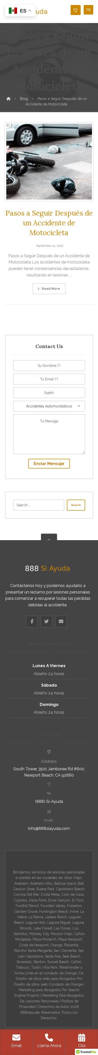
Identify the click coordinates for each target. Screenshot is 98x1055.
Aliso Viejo (73, 878)
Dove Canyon (59, 900)
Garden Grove (25, 912)
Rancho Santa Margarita (33, 951)
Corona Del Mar (26, 894)
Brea (31, 889)
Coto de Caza (72, 894)
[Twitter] (46, 622)
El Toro (77, 900)
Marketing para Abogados (40, 990)
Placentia (71, 945)
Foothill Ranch (27, 906)
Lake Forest (42, 928)
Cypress (20, 900)
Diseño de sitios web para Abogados (46, 979)
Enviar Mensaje (49, 463)
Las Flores (62, 928)
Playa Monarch (45, 939)
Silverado (24, 962)
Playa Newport (70, 939)
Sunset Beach (58, 962)
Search (76, 505)
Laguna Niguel (59, 923)
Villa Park (49, 967)
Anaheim (21, 883)
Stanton (39, 962)
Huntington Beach (53, 912)
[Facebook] (32, 622)
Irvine (74, 912)
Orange (56, 945)
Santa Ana (53, 956)
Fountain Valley (53, 906)
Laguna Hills (35, 923)
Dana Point (37, 900)
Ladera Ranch (56, 917)
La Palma (36, 917)
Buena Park (45, 889)
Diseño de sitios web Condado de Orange (48, 984)
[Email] (61, 622)
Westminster (69, 967)
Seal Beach (71, 956)
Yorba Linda (23, 973)
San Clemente (65, 951)
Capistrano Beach (70, 889)
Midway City (39, 934)
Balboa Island (65, 883)
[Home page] (9, 99)
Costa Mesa (50, 894)
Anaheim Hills (41, 883)
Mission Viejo (61, 934)
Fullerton (74, 906)
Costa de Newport (33, 945)
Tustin (36, 967)
